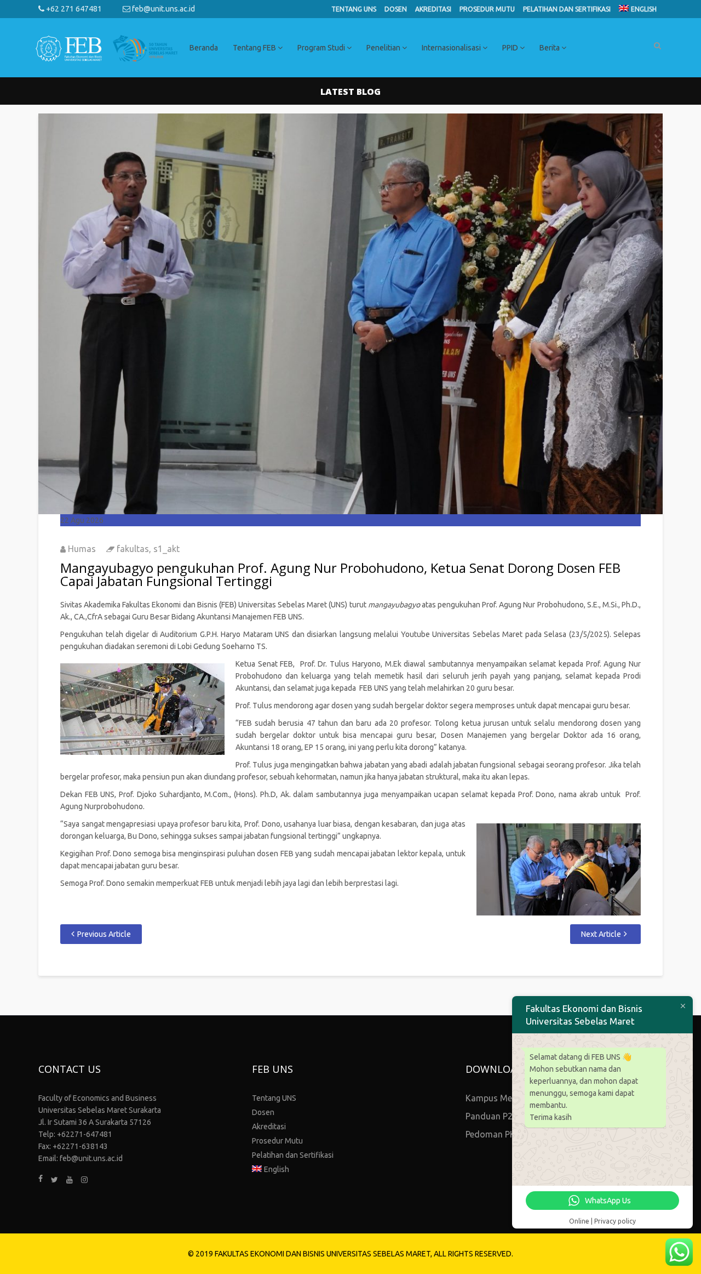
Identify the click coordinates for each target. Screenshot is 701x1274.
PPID (511, 47)
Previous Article (104, 934)
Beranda (203, 47)
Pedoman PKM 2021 (505, 1134)
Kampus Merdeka (500, 1098)
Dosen (395, 9)
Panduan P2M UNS (502, 1116)
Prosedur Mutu (487, 9)
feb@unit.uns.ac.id (162, 8)
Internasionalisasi (452, 47)
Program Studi (322, 47)
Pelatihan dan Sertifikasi (567, 9)
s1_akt (166, 549)
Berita (550, 47)
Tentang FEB (255, 47)
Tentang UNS (353, 9)
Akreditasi (433, 9)
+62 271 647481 (73, 8)
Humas (82, 549)
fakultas (133, 549)
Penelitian (384, 47)
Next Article (601, 934)
